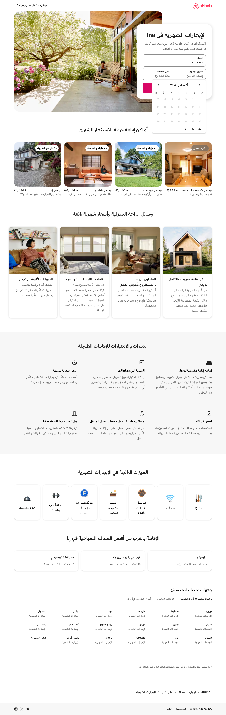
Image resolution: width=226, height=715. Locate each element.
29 (199, 128)
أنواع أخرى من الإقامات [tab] (139, 598)
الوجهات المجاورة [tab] (166, 598)
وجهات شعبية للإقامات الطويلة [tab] (196, 598)
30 (193, 128)
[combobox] (174, 62)
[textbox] (190, 76)
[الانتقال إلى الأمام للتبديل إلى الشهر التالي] (158, 85)
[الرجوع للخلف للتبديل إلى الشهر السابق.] (199, 85)
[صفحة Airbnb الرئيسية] (202, 5)
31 (186, 128)
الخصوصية (181, 709)
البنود (169, 709)
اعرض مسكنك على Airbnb (32, 5)
